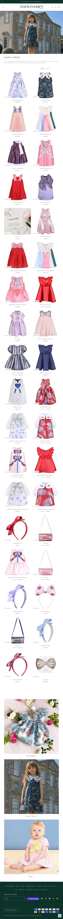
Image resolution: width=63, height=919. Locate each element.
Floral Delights (30, 756)
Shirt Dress (17, 338)
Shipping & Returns (30, 886)
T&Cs (16, 889)
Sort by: (42, 68)
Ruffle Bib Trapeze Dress (45, 304)
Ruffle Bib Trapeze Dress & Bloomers (45, 475)
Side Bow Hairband (17, 543)
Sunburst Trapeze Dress (17, 168)
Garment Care (46, 886)
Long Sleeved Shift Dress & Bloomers (45, 509)
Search (18, 886)
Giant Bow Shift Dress (45, 202)
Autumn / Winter (31, 816)
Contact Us (37, 889)
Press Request (29, 889)
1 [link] (27, 689)
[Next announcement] (60, 1)
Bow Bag (45, 543)
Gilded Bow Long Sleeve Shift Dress (17, 441)
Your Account (44, 889)
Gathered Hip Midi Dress (17, 100)
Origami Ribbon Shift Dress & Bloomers (17, 304)
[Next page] (35, 689)
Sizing (22, 886)
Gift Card (18, 236)
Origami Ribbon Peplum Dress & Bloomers (17, 577)
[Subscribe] (24, 898)
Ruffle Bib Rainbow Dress (45, 134)
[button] (3, 7)
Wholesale (21, 889)
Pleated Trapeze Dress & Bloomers (17, 270)
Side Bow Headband (17, 611)
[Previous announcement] (3, 1)
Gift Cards (54, 886)
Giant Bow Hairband (45, 611)
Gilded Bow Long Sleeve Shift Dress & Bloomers (17, 509)
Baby (30, 876)
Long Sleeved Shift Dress (45, 441)
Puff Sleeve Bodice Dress (17, 373)
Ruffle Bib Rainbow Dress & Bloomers (45, 270)
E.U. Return (39, 886)
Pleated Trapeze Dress (17, 134)
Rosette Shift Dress (17, 407)
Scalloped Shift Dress (45, 100)
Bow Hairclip (45, 679)
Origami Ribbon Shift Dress (45, 168)
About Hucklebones (10, 886)
